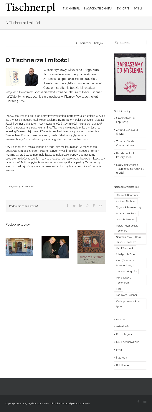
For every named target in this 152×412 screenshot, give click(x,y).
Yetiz (87, 403)
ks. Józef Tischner (126, 201)
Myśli (119, 349)
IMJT (118, 288)
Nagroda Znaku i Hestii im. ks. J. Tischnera (128, 239)
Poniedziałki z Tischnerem (123, 280)
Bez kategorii (124, 334)
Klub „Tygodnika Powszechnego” (125, 263)
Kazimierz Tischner (126, 295)
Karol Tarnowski (125, 248)
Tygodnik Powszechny (128, 207)
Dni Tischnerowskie (127, 342)
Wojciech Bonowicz (127, 195)
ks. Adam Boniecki (126, 213)
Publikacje (122, 365)
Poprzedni (84, 43)
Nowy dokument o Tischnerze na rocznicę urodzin (130, 168)
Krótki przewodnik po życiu (128, 304)
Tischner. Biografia (126, 271)
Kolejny (98, 43)
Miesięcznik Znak (125, 254)
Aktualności (28, 186)
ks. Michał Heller (125, 219)
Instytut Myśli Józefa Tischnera (127, 228)
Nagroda (121, 357)
